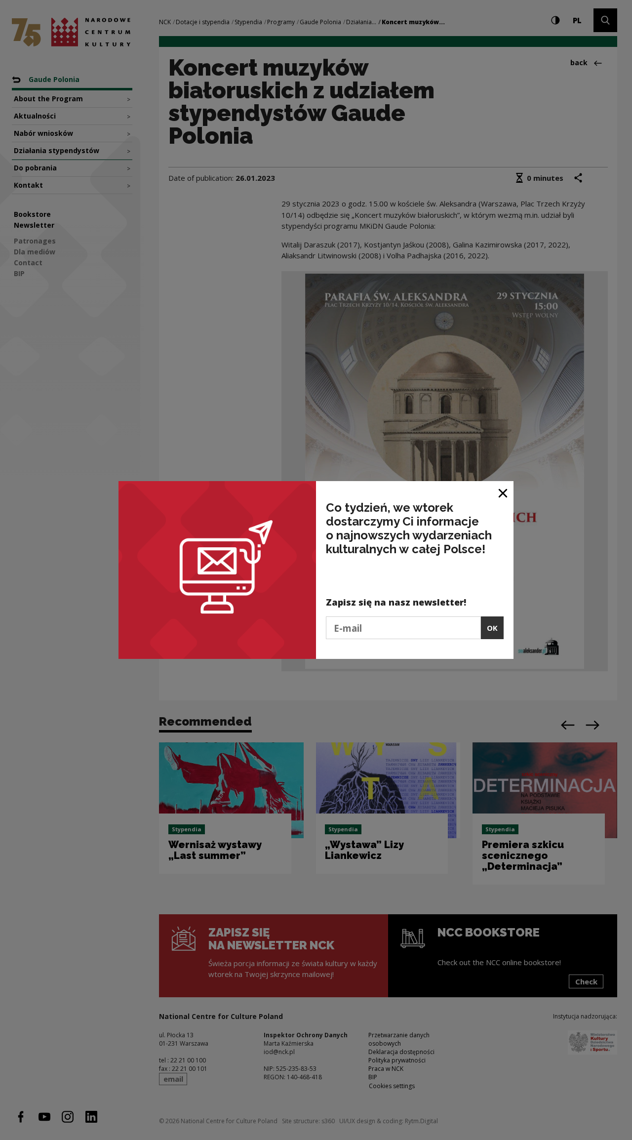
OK (492, 628)
